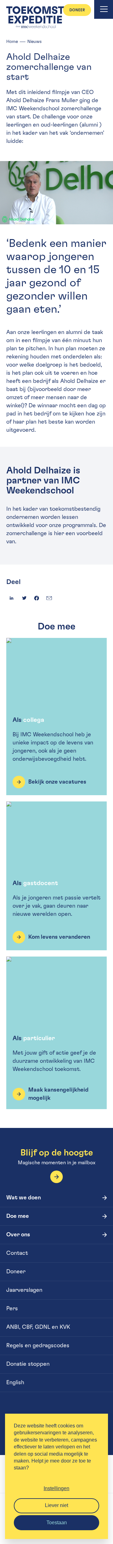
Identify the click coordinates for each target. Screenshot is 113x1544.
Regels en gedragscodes (37, 1345)
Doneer (77, 10)
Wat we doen (23, 1198)
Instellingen (56, 1488)
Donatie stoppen (28, 1364)
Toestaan (56, 1522)
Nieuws (34, 41)
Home (12, 41)
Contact (17, 1253)
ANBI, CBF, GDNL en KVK (38, 1327)
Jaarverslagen (24, 1290)
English (15, 1382)
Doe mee (17, 1216)
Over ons (18, 1235)
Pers (12, 1309)
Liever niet (56, 1505)
